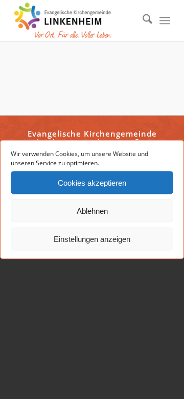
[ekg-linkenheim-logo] (76, 20)
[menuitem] (142, 20)
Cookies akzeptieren (92, 182)
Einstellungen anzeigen (92, 238)
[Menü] (164, 20)
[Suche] (142, 20)
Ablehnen (92, 210)
